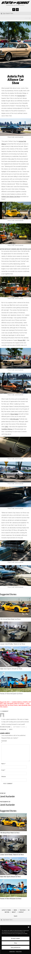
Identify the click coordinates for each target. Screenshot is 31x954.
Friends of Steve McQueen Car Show (11, 693)
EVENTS (25, 702)
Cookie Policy (12, 951)
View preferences (15, 947)
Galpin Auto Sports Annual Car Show (11, 669)
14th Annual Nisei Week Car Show (10, 619)
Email (3, 770)
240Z (6, 426)
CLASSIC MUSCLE (17, 702)
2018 (27, 703)
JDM (4, 703)
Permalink (3, 729)
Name (3, 763)
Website (3, 776)
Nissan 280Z (21, 340)
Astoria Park (21, 95)
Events (16, 705)
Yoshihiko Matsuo (6, 429)
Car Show (10, 705)
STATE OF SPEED (19, 703)
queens (5, 707)
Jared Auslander (23, 705)
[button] (28, 927)
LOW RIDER (10, 703)
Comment (3, 741)
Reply (10, 729)
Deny (15, 943)
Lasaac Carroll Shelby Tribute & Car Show (12, 644)
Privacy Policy (19, 951)
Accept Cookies (15, 938)
